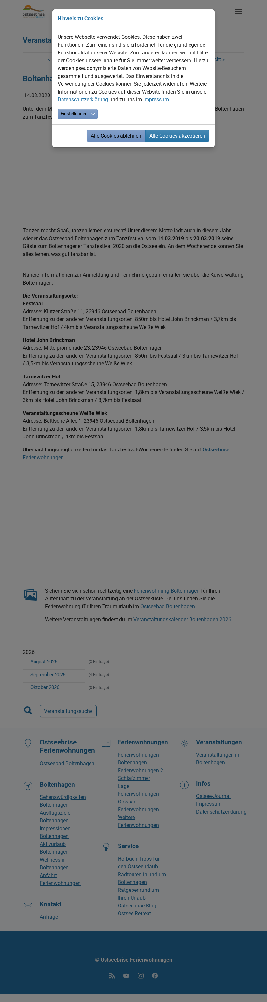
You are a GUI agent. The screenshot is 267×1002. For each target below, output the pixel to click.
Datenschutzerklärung (83, 99)
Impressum (156, 99)
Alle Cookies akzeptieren (177, 136)
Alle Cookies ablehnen (116, 136)
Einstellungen (74, 113)
